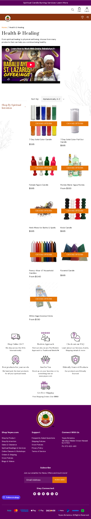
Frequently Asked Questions (43, 438)
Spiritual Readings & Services (14, 448)
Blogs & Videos (8, 461)
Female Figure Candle (38, 185)
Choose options (43, 124)
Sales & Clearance (9, 445)
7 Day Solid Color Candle (40, 139)
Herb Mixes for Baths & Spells (42, 227)
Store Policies (7, 458)
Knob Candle (66, 227)
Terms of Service (39, 451)
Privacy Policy (37, 448)
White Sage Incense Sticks (41, 316)
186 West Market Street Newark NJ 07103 (75, 442)
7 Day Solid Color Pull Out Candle (72, 140)
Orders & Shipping (9, 455)
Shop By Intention (9, 441)
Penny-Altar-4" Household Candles (41, 271)
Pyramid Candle (67, 270)
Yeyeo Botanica (68, 438)
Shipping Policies (38, 441)
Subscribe (60, 480)
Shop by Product (8, 438)
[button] (87, 17)
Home (4, 27)
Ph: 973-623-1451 (69, 446)
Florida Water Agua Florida (72, 185)
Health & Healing (16, 27)
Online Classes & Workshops (13, 451)
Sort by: (35, 99)
